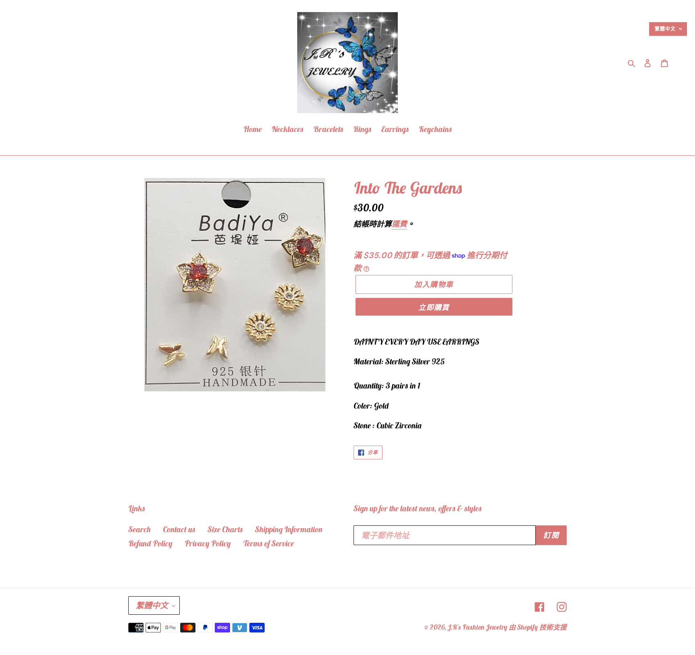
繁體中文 (152, 605)
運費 (399, 224)
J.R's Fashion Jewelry (477, 627)
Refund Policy (150, 543)
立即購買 (434, 307)
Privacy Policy (208, 543)
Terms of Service (268, 543)
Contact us (179, 529)
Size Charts (225, 529)
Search (139, 529)
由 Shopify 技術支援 (538, 627)
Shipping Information (289, 529)
